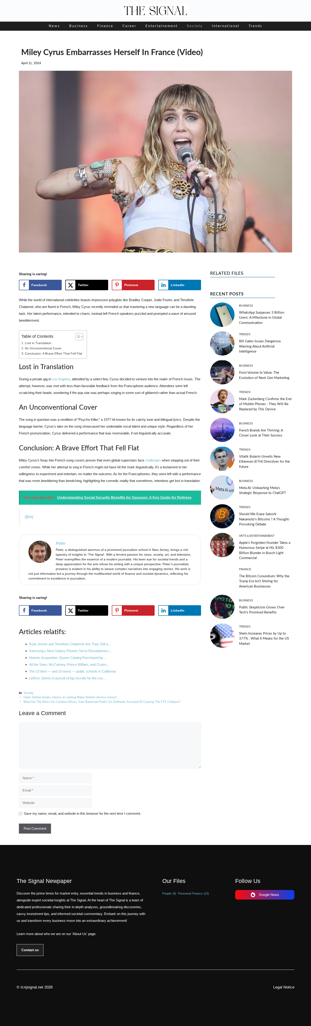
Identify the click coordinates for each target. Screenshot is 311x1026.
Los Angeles (61, 379)
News (54, 26)
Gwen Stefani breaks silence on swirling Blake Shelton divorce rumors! (70, 697)
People (169, 893)
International (226, 26)
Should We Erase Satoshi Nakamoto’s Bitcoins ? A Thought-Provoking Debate (264, 519)
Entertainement (161, 26)
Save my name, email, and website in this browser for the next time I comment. (82, 813)
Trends (256, 26)
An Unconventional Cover (43, 348)
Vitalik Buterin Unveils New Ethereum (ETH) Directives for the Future (264, 461)
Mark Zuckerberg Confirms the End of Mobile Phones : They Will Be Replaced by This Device (265, 404)
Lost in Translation (38, 343)
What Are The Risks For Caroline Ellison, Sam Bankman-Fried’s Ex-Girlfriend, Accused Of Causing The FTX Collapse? (101, 701)
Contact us (30, 950)
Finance (105, 26)
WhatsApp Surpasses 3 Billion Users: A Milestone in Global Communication (261, 317)
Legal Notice (283, 987)
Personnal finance (193, 893)
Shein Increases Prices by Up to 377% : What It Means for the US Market (264, 638)
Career (129, 26)
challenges (153, 460)
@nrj (29, 516)
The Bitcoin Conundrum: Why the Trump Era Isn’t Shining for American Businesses (264, 581)
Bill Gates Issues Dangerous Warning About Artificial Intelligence (260, 346)
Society (195, 26)
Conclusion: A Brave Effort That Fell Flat (53, 353)
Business (78, 26)
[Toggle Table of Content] (77, 336)
